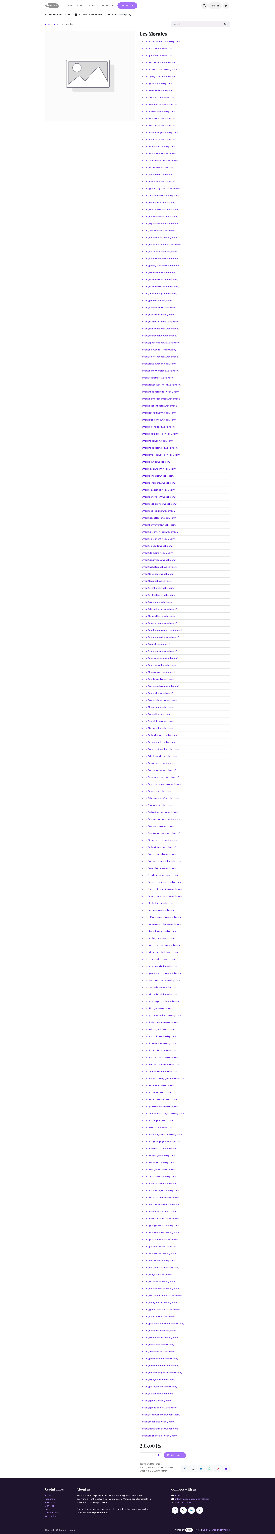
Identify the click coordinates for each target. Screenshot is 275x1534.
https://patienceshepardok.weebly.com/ (163, 1324)
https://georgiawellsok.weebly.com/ (160, 1225)
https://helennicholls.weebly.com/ (159, 1183)
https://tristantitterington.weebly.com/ (162, 889)
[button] (204, 5)
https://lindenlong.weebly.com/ (158, 1422)
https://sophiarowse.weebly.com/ (159, 504)
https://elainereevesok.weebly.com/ (160, 357)
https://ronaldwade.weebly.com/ (159, 364)
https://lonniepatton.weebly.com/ (159, 69)
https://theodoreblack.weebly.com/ (160, 392)
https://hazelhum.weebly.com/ (157, 707)
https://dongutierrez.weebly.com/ (159, 609)
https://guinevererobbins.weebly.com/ (161, 924)
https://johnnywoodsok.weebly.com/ (161, 266)
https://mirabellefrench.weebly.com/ (160, 322)
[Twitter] (183, 1510)
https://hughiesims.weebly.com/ (158, 139)
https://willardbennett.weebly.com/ (160, 812)
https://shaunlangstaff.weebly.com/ (160, 798)
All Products (51, 24)
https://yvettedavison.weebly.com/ (160, 1106)
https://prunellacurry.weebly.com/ (159, 868)
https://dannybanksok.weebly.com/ (160, 1429)
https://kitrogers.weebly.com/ (157, 1008)
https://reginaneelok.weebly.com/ (159, 1436)
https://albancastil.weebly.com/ (158, 125)
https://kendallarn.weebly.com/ (158, 476)
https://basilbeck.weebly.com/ (157, 728)
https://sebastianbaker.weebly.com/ (161, 833)
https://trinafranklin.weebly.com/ (158, 1352)
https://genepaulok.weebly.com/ (159, 770)
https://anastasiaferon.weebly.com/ (160, 1197)
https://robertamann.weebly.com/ (159, 735)
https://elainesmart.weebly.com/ (159, 62)
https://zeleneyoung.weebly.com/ (159, 623)
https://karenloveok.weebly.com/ (159, 931)
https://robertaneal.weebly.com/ (159, 847)
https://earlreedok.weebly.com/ (158, 910)
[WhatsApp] (209, 1468)
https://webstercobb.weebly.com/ (159, 567)
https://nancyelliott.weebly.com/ (159, 497)
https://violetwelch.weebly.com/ (158, 146)
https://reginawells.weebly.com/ (158, 763)
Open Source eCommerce (216, 1530)
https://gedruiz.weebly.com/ (156, 1401)
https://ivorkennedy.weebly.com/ (159, 420)
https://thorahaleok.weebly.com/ (159, 1176)
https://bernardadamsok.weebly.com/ (161, 399)
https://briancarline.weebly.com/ (158, 202)
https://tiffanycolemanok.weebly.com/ (162, 917)
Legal (48, 1509)
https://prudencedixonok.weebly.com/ (162, 973)
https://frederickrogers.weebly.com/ (160, 875)
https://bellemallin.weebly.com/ (158, 1162)
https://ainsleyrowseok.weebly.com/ (160, 532)
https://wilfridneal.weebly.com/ (158, 1394)
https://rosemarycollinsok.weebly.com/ (162, 1134)
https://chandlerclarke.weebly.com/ (160, 637)
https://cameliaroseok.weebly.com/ (160, 259)
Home (48, 1495)
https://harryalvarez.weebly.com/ (159, 525)
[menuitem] (68, 6)
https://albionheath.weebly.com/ (159, 469)
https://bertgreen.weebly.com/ (158, 315)
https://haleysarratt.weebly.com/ (159, 350)
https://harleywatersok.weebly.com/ (160, 371)
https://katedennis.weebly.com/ (158, 1260)
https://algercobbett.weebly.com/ (159, 700)
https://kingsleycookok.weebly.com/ (160, 329)
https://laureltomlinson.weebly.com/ (160, 287)
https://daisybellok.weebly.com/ (158, 1281)
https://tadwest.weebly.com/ (157, 805)
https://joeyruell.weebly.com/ (157, 301)
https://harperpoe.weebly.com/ (158, 1120)
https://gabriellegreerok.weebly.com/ (161, 188)
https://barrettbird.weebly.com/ (158, 118)
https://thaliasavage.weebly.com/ (159, 294)
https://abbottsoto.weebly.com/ (159, 518)
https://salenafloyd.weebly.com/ (158, 427)
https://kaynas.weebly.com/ (156, 462)
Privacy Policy (52, 1513)
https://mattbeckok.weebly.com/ (159, 665)
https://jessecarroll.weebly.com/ (158, 742)
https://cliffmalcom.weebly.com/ (158, 595)
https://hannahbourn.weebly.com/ (159, 1050)
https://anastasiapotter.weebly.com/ (161, 945)
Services (49, 1506)
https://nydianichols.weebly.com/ (159, 1036)
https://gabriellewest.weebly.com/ (159, 1408)
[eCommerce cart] (226, 5)
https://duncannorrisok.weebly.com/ (160, 952)
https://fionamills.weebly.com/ (157, 174)
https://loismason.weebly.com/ (158, 574)
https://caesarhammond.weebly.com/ (161, 882)
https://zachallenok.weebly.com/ (159, 987)
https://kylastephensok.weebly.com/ (161, 455)
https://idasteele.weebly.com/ (157, 48)
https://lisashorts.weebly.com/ (157, 1127)
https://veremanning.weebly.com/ (159, 651)
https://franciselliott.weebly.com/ (159, 959)
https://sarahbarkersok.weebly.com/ (161, 1204)
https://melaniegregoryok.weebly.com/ (162, 1373)
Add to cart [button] (176, 1455)
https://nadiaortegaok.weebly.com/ (160, 1190)
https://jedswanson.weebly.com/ (159, 1246)
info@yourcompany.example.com (192, 1499)
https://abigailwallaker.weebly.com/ (160, 686)
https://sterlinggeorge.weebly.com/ (160, 777)
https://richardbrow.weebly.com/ (159, 483)
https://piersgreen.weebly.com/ (158, 826)
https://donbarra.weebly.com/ (157, 553)
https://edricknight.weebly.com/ (158, 539)
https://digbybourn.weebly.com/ (158, 1380)
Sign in (215, 5)
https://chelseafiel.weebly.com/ (158, 679)
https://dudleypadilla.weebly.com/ (159, 756)
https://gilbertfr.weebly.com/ (156, 714)
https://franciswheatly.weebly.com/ (160, 160)
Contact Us (127, 5)
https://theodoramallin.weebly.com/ (160, 195)
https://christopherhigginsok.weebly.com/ (163, 1078)
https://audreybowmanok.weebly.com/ (162, 861)
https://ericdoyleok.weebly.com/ (158, 1029)
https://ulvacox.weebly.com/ (156, 791)
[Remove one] (144, 1455)
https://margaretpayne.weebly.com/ (161, 1141)
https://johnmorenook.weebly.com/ (160, 1359)
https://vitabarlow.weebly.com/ (158, 167)
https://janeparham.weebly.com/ (159, 413)
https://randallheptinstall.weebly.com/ (161, 385)
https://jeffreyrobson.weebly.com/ (159, 1387)
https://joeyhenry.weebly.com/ (157, 55)
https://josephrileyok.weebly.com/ (159, 840)
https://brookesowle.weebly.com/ (159, 104)
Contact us (51, 1516)
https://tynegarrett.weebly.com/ (159, 76)
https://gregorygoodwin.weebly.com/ (161, 343)
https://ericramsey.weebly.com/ (158, 378)
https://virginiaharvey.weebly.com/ (159, 336)
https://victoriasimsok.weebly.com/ (160, 280)
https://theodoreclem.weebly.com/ (160, 1071)
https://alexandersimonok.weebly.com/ (162, 1295)
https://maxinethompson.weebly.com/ (161, 784)
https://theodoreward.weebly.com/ (160, 448)
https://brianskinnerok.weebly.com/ (160, 406)
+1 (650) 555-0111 (184, 1502)
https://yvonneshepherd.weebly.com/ (161, 1015)
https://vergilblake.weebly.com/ (158, 721)
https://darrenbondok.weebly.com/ (160, 994)
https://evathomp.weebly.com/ (158, 588)
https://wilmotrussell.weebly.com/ (159, 308)
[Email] (226, 1468)
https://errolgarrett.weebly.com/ (158, 1169)
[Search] (225, 24)
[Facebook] (184, 1468)
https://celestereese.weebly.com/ (159, 1211)
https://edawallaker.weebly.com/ (159, 1253)
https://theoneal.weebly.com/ (157, 441)
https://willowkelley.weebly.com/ (158, 111)
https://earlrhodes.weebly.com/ (158, 1085)
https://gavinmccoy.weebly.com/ (159, 560)
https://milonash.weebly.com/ (157, 1092)
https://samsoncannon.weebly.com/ (160, 1366)
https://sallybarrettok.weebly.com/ (160, 434)
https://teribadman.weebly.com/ (158, 230)
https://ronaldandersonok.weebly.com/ (162, 896)
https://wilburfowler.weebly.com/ (158, 1317)
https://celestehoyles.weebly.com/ (160, 132)
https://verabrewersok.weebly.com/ (160, 1288)
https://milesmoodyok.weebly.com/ (160, 966)
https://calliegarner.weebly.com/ (158, 938)
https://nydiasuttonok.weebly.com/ (160, 1057)
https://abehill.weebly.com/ (156, 644)
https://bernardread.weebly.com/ (159, 153)
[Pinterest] (217, 1468)
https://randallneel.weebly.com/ (158, 181)
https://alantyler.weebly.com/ (157, 602)
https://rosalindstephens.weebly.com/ (161, 245)
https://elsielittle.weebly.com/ (157, 90)
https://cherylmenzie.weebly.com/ (159, 1302)
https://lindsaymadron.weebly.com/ (160, 1022)
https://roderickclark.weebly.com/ (159, 1148)
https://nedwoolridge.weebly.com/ (160, 658)
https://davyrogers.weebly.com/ (158, 1155)
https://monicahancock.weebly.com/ (161, 819)
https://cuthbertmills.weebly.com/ (159, 252)
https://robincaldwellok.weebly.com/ (160, 1218)
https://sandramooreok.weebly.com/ (161, 980)
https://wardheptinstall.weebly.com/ (161, 1001)
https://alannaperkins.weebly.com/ (160, 1338)
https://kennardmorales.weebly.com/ (161, 1064)
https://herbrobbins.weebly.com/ (159, 1331)
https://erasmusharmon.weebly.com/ (161, 1415)
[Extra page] (199, 1510)
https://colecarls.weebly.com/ (157, 546)
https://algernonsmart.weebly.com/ (160, 223)
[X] (193, 1468)
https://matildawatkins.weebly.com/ (160, 1267)
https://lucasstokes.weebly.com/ (159, 1043)
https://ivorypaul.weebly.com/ (157, 1274)
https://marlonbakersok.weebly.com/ (161, 41)
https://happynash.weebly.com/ (158, 672)
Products (50, 1502)
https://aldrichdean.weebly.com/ (159, 273)
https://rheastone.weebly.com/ (158, 1345)
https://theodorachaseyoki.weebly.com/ (163, 1113)
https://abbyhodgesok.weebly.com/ (160, 749)
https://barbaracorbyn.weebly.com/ (160, 1232)
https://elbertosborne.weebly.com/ (160, 1099)
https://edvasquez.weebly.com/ (158, 490)
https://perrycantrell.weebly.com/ (159, 854)
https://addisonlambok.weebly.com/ (160, 209)
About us (50, 1499)
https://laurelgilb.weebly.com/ (157, 581)
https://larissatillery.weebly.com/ (158, 616)
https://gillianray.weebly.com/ (157, 83)
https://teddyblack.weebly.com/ (158, 97)
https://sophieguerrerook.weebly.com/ (162, 630)
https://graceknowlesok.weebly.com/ (161, 1310)
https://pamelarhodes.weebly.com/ (160, 1239)
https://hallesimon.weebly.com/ (158, 903)
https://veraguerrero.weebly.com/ (159, 238)
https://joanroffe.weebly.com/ (157, 693)
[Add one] (158, 1455)
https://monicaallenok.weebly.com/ (160, 216)
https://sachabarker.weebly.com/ (159, 511)
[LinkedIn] (201, 1468)
